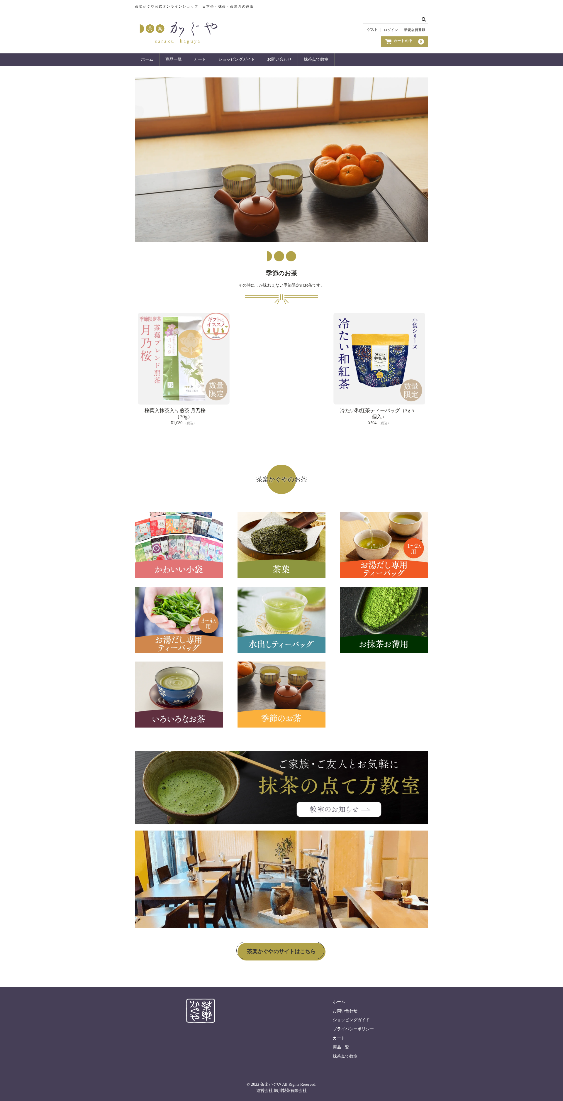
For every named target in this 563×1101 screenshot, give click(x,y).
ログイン (391, 30)
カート (200, 59)
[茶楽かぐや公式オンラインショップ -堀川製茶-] (178, 45)
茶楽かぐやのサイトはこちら (281, 951)
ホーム (147, 59)
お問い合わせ (279, 59)
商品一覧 (173, 59)
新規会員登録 (414, 30)
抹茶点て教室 (316, 59)
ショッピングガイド (236, 59)
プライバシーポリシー (353, 1029)
